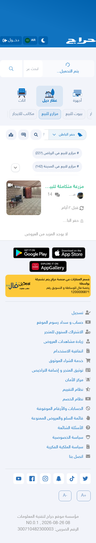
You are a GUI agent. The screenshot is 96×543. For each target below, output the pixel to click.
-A (65, 495)
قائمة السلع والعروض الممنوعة (57, 418)
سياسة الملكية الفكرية (65, 447)
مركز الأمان (74, 380)
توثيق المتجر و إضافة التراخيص (57, 370)
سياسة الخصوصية (68, 437)
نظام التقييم (73, 389)
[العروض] (11, 135)
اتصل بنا (76, 456)
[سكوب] (23, 134)
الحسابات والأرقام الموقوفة (60, 409)
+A (83, 495)
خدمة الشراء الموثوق (66, 361)
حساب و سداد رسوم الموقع (60, 322)
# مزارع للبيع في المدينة (57, 166)
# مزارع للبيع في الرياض (57, 153)
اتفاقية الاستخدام (68, 351)
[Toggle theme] (43, 40)
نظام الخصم (73, 399)
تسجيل (77, 313)
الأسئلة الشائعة (70, 428)
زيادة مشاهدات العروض (63, 341)
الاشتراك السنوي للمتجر (63, 332)
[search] (11, 68)
